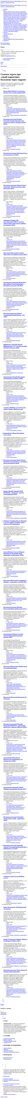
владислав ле (16, 928)
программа (18, 626)
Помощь (5, 32)
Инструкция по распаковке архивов (18, 13)
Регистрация (6, 59)
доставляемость (10, 174)
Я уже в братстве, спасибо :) (8, 1085)
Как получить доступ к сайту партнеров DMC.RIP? (13, 21)
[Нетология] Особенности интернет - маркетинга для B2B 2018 (14, 581)
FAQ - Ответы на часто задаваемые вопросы (15, 30)
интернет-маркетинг (11, 305)
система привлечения (21, 780)
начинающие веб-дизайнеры (13, 686)
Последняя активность (18, 39)
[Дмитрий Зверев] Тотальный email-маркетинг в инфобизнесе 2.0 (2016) (15, 847)
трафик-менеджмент (21, 658)
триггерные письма (16, 840)
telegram (24, 365)
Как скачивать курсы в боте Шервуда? (14, 29)
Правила (6, 1049)
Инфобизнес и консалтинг (16, 372)
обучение (23, 452)
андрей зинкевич (18, 512)
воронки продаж (10, 304)
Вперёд (2, 1004)
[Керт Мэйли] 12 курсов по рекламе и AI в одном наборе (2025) (14, 91)
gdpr (18, 205)
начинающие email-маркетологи (14, 685)
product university (21, 140)
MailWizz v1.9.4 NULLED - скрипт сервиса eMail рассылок (14, 408)
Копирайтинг (13, 457)
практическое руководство (12, 687)
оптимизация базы (16, 274)
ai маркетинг (9, 108)
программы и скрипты (21, 426)
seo (16, 714)
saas (24, 511)
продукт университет (11, 145)
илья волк (12, 779)
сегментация (14, 427)
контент (8, 992)
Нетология (13, 278)
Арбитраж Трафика (15, 248)
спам (11, 211)
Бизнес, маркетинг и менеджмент (18, 115)
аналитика (9, 110)
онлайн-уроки (9, 838)
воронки (17, 572)
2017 (7, 805)
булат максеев (21, 542)
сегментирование (10, 177)
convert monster (12, 571)
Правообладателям (8, 1050)
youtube (24, 541)
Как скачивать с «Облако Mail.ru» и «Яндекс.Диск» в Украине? (15, 26)
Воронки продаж (14, 309)
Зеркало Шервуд (8, 1048)
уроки (20, 600)
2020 (7, 332)
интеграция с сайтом (11, 962)
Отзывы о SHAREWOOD (10, 1041)
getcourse (19, 170)
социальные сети (21, 453)
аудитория (9, 806)
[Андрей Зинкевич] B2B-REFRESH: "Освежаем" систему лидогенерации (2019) (13, 492)
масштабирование (10, 111)
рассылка (23, 626)
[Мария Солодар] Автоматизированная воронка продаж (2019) (13, 635)
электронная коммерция (12, 401)
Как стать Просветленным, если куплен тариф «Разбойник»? (12, 23)
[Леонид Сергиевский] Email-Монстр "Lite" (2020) (14, 315)
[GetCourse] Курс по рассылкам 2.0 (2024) (15, 154)
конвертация (22, 928)
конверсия (20, 809)
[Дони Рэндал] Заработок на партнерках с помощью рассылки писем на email (15, 461)
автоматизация (10, 397)
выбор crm (22, 960)
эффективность (10, 178)
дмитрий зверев (15, 367)
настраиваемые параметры (17, 896)
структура (8, 146)
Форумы (5, 35)
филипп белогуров (15, 627)
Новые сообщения (7, 39)
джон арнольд (22, 991)
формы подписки (15, 275)
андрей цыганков (18, 397)
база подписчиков (14, 273)
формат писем (9, 994)
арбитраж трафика (16, 243)
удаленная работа (10, 454)
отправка (20, 624)
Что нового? (6, 37)
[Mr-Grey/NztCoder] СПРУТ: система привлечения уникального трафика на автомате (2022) (14, 223)
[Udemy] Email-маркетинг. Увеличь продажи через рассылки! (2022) (14, 187)
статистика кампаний (17, 899)
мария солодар (22, 657)
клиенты (16, 142)
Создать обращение (8, 34)
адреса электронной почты (15, 989)
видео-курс (19, 747)
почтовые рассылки (20, 143)
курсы (8, 717)
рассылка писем (20, 336)
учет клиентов (19, 963)
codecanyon (9, 895)
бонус (14, 747)
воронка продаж (23, 302)
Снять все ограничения (9, 1038)
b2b (10, 511)
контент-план (22, 142)
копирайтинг (9, 452)
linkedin (21, 511)
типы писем (16, 211)
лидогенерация (22, 514)
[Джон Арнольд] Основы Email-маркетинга (15, 970)
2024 (7, 170)
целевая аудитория (10, 659)
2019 (7, 511)
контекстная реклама (22, 716)
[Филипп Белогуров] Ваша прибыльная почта (15, 608)
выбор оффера (10, 543)
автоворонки (9, 172)
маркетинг (24, 110)
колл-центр (22, 273)
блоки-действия (17, 807)
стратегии (17, 177)
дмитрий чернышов (19, 304)
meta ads (23, 108)
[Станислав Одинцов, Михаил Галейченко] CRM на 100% (15, 940)
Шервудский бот (8, 1039)
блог (17, 542)
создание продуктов (11, 658)
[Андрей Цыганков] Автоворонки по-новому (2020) (14, 377)
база (19, 172)
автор (7, 141)
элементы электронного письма (15, 211)
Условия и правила (8, 1078)
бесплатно (20, 301)
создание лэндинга (18, 543)
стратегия (13, 573)
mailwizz (18, 425)
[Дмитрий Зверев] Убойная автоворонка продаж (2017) (14, 788)
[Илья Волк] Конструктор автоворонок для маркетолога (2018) (13, 759)
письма (13, 143)
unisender (19, 836)
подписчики (21, 174)
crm (7, 958)
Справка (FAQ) (7, 1042)
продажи (8, 209)
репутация (18, 176)
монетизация (15, 868)
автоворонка (20, 805)
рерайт (11, 246)
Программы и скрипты (16, 430)
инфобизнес (9, 751)
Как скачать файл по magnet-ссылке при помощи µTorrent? (14, 28)
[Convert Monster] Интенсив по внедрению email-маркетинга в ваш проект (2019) (13, 553)
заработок (15, 624)
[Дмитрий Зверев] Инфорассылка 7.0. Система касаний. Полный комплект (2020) (15, 346)
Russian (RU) (6, 1076)
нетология (9, 274)
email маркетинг (10, 744)
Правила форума (7, 11)
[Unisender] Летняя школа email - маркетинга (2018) (13, 818)
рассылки (19, 145)
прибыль (13, 626)
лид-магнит (9, 930)
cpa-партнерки (10, 541)
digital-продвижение (11, 926)
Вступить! (17, 1083)
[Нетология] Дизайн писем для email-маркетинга (15, 667)
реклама (25, 111)
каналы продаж (10, 142)
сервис (23, 145)
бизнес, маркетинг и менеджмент (17, 141)
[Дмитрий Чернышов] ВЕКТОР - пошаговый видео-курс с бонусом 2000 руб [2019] (15, 725)
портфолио (9, 453)
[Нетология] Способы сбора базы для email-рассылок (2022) (15, 253)
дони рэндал (22, 480)
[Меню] (1, 4)
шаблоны (13, 146)
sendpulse (13, 207)
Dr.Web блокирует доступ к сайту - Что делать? (15, 14)
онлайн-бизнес (19, 111)
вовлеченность (22, 173)
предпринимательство (12, 931)
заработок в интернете (20, 450)
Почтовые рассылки (15, 149)
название (8, 143)
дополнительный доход (17, 748)
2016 (7, 864)
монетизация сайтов (16, 245)
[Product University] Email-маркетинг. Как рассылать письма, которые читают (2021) (14, 121)
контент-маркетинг (16, 110)
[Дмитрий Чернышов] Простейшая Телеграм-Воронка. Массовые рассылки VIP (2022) (14, 284)
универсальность (10, 306)
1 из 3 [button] (2, 1005)
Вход (2, 63)
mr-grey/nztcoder (21, 241)
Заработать (6, 40)
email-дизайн (9, 684)
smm (18, 714)
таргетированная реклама (12, 112)
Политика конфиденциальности (11, 1052)
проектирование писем (12, 689)
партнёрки (9, 483)
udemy (18, 207)
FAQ (4, 10)
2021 (7, 140)
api (7, 425)
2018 (7, 776)
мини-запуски (21, 481)
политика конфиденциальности (18, 208)
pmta (22, 425)
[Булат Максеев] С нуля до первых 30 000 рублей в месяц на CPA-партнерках (14, 522)
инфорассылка (16, 368)
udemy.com (22, 207)
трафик (8, 337)
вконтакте (8, 367)
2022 (7, 205)
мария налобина (17, 452)
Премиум (5, 36)
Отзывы (5, 9)
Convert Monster (14, 576)
